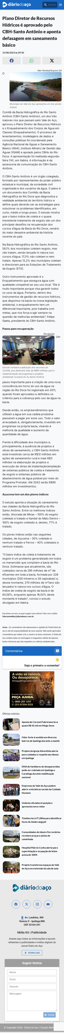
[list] (32, 662)
